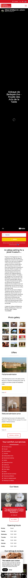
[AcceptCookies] (2, 575)
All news (14, 519)
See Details (6, 388)
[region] (12, 563)
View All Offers (14, 435)
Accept (5, 569)
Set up (10, 569)
